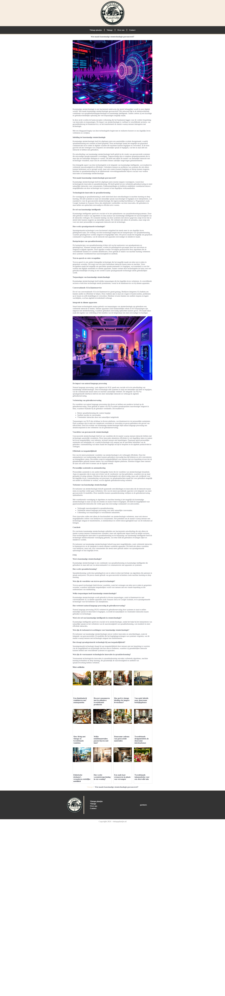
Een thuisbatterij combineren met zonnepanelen (80, 700)
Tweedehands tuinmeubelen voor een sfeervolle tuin (142, 777)
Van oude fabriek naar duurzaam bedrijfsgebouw (141, 700)
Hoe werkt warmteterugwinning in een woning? (102, 777)
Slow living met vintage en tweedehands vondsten (79, 740)
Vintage (110, 30)
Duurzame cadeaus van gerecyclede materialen (121, 739)
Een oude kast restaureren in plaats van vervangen (122, 777)
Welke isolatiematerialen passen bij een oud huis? (101, 740)
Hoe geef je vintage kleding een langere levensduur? (121, 700)
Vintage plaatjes (96, 30)
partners (143, 805)
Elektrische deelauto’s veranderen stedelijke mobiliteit (81, 778)
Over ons (120, 30)
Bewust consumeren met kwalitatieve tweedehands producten (102, 701)
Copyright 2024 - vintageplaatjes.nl (112, 821)
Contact (132, 30)
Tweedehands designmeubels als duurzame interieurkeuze (142, 740)
